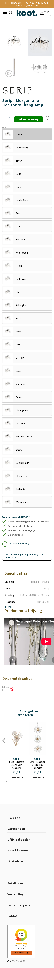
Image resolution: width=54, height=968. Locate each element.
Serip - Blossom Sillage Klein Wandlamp (16, 764)
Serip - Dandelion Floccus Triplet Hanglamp (37, 764)
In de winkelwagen (19, 777)
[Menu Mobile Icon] (4, 13)
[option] (14, 54)
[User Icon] (42, 13)
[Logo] (26, 12)
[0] (46, 13)
